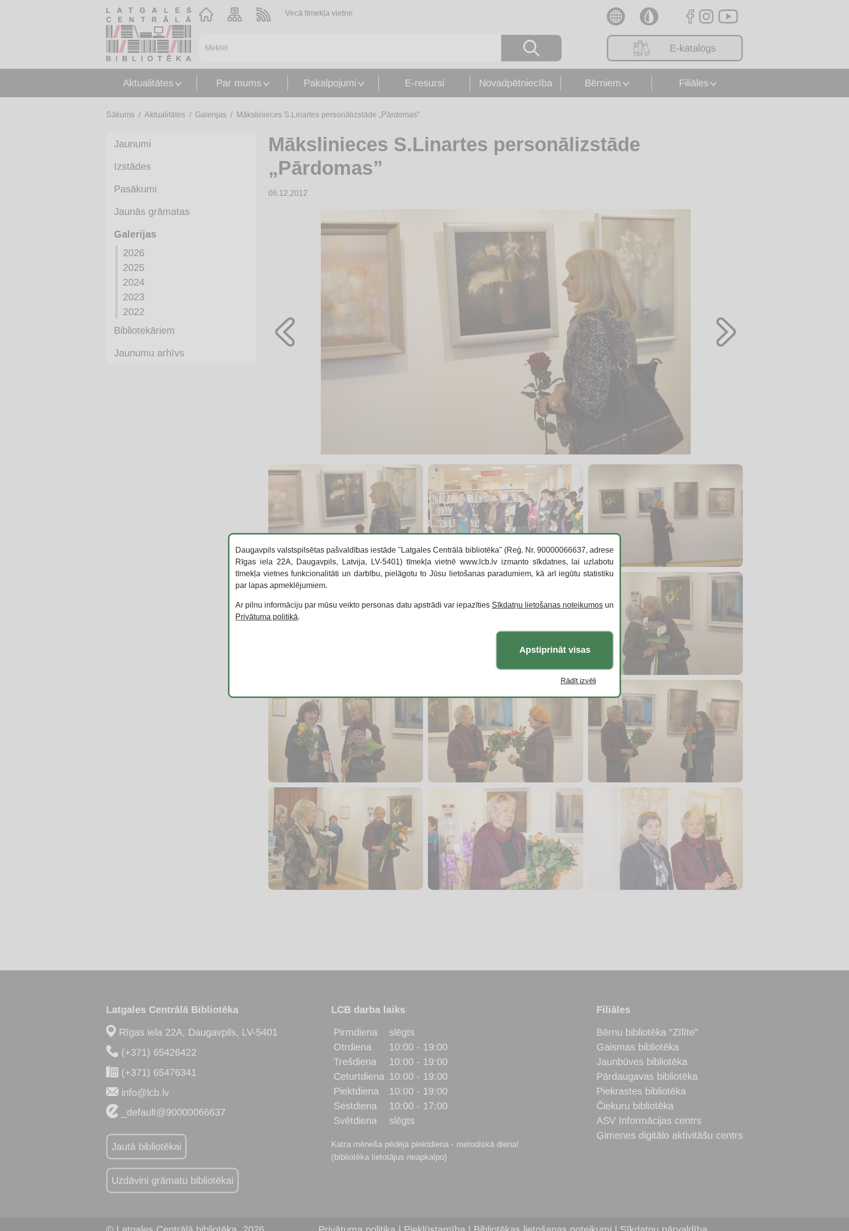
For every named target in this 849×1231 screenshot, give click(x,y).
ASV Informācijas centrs (649, 1120)
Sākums (120, 114)
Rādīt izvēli (578, 680)
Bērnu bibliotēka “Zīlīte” (647, 1032)
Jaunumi (132, 143)
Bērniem (603, 83)
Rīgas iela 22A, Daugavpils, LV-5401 (198, 1032)
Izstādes (132, 166)
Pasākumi (135, 189)
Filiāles (693, 83)
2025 (133, 267)
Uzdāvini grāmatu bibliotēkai (172, 1180)
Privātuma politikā (266, 617)
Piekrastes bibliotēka (641, 1091)
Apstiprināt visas (555, 650)
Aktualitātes (148, 83)
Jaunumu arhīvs (149, 353)
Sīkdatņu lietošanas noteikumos (547, 605)
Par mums (238, 83)
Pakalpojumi (330, 83)
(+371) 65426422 (159, 1052)
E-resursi (424, 83)
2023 (133, 297)
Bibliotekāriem (144, 330)
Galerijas (210, 114)
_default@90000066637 (173, 1112)
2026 (133, 252)
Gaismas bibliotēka (637, 1047)
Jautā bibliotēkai (146, 1146)
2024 (133, 282)
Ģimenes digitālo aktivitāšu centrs (669, 1135)
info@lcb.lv (145, 1092)
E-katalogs (693, 48)
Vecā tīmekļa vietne (319, 13)
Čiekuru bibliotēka (635, 1105)
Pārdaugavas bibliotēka (647, 1076)
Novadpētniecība (515, 83)
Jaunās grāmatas (152, 211)
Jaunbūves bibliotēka (641, 1061)
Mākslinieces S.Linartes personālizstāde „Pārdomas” (328, 114)
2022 (133, 311)
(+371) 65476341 (159, 1072)
